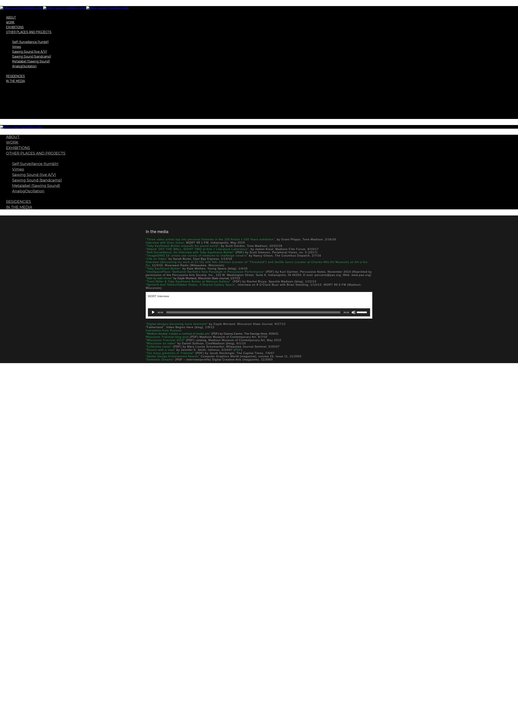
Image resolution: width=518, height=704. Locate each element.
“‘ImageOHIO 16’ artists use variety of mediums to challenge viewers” (197, 255)
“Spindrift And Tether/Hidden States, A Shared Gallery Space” (191, 284)
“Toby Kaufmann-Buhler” (164, 268)
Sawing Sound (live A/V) (29, 52)
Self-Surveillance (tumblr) (30, 42)
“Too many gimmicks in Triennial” (170, 353)
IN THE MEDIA (15, 81)
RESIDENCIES (15, 76)
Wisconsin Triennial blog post (167, 336)
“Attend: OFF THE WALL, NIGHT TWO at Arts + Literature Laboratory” (197, 249)
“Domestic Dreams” (160, 359)
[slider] (362, 312)
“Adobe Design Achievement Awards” (173, 356)
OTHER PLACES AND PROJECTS (28, 32)
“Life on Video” (157, 258)
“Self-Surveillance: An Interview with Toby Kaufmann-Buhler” (190, 252)
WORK (10, 22)
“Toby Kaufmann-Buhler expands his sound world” (182, 245)
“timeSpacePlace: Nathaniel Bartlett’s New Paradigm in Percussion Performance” (205, 271)
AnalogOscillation (24, 66)
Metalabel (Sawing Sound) (31, 61)
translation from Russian (164, 330)
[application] (259, 312)
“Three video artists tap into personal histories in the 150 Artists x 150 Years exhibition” (210, 239)
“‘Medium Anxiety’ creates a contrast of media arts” (178, 333)
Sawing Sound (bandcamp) (31, 56)
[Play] (153, 312)
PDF (238, 349)
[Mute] (353, 312)
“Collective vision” (159, 346)
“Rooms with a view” (160, 349)
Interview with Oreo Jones (165, 242)
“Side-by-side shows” (159, 278)
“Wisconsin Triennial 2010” (165, 340)
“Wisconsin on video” (161, 343)
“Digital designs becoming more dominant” (177, 323)
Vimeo (16, 47)
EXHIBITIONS (15, 27)
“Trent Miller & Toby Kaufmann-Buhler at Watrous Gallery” (188, 281)
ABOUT (11, 17)
